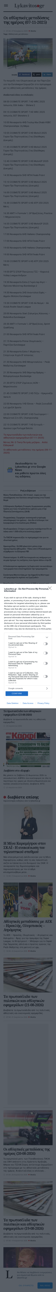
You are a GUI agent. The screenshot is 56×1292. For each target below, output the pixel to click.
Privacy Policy (43, 703)
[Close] (50, 589)
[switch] (45, 643)
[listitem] (28, 637)
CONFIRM (17, 694)
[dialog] (28, 646)
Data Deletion (12, 703)
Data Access (28, 703)
